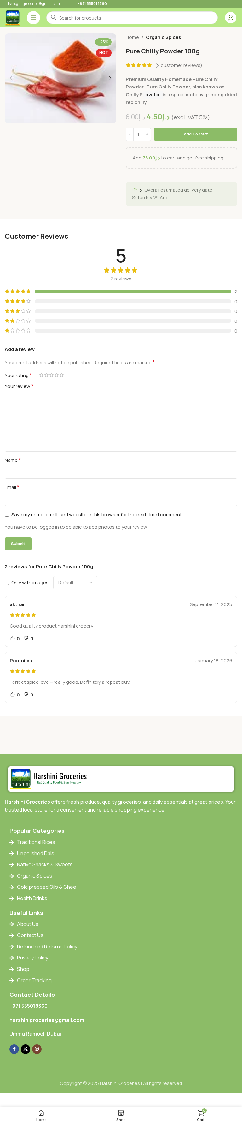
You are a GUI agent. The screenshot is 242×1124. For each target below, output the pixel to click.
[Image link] (50, 778)
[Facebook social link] (14, 1049)
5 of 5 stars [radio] (61, 375)
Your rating (18, 375)
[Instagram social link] (37, 1049)
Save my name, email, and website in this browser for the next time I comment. (97, 514)
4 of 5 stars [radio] (56, 375)
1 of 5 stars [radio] (41, 375)
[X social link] (25, 1049)
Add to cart (196, 134)
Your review (19, 385)
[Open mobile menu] (33, 17)
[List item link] (125, 842)
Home (132, 37)
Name (13, 459)
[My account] (230, 17)
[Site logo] (12, 17)
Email (12, 487)
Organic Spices (163, 37)
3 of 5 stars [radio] (51, 375)
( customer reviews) (178, 65)
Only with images (30, 582)
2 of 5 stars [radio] (46, 375)
